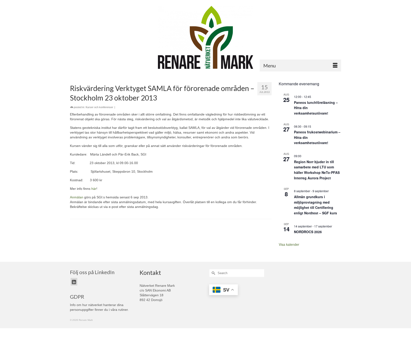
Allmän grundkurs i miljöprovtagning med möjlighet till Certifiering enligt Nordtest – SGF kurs (315, 204)
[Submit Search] (212, 273)
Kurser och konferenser (99, 107)
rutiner (123, 310)
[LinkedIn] (74, 281)
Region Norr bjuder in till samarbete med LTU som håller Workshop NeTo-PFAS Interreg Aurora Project (317, 169)
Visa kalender (289, 244)
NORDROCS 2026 (308, 231)
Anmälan (76, 197)
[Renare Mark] (205, 37)
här (93, 189)
